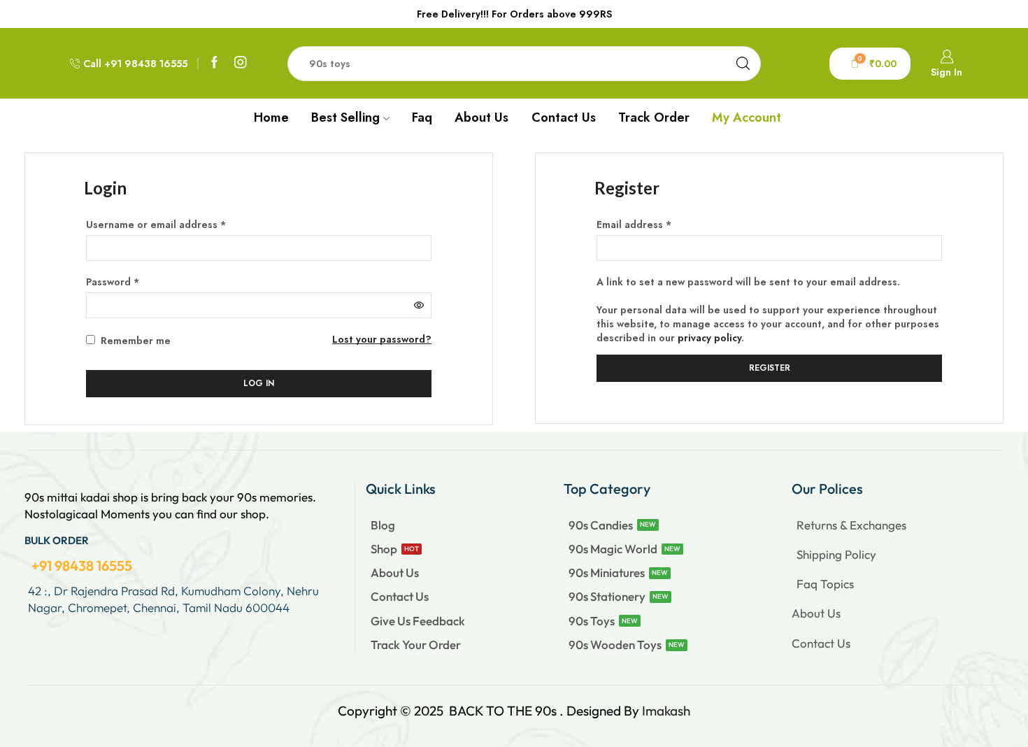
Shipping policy (836, 554)
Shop (384, 548)
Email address (634, 225)
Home (271, 117)
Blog (383, 525)
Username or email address (156, 225)
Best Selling (345, 117)
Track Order (654, 117)
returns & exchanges (851, 525)
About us (481, 117)
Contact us (563, 117)
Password (112, 282)
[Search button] (743, 63)
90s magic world (613, 548)
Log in (258, 383)
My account (746, 117)
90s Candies (601, 525)
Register (769, 368)
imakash (666, 710)
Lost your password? (381, 339)
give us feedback (418, 620)
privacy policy (709, 338)
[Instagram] (240, 63)
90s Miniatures (607, 572)
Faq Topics (825, 583)
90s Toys (592, 620)
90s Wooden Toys (615, 644)
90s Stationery (607, 596)
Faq (422, 117)
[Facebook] (214, 63)
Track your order (416, 644)
